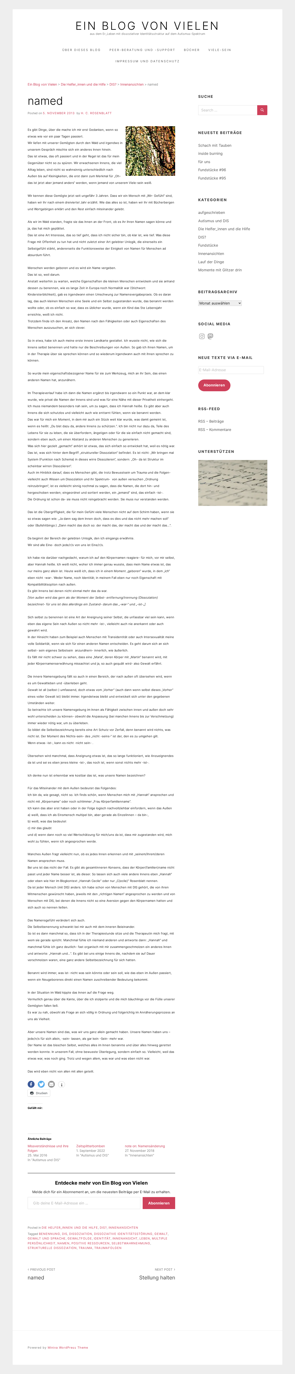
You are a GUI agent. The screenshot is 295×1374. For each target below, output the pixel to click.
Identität (102, 1238)
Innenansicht (125, 1238)
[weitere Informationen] (61, 1084)
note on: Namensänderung (145, 1146)
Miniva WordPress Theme (68, 1347)
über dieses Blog (81, 50)
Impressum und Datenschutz (147, 61)
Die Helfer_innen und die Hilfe (70, 1227)
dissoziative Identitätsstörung (123, 1234)
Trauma (85, 1248)
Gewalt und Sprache (47, 1238)
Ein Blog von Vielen (147, 25)
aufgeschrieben (211, 212)
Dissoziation (80, 1234)
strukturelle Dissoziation (52, 1248)
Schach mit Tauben (214, 145)
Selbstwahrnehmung (131, 1243)
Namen (63, 1243)
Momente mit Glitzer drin (220, 270)
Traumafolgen (108, 1248)
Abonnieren (159, 1203)
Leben (144, 1238)
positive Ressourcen (90, 1243)
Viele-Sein (219, 50)
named (41, 1274)
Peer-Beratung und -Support (142, 50)
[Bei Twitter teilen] (41, 1084)
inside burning (210, 153)
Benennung (49, 1234)
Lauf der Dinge (211, 262)
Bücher (192, 50)
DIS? (103, 1227)
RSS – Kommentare (214, 429)
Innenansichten (123, 1227)
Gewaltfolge (80, 1238)
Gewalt (161, 1234)
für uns (204, 161)
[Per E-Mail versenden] (51, 1084)
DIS (64, 1234)
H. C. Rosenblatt (96, 113)
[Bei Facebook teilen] (31, 1084)
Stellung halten (157, 1274)
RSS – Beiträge (211, 421)
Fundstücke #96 (212, 169)
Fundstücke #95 (212, 178)
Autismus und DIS (213, 220)
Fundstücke (208, 245)
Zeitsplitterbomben (90, 1146)
